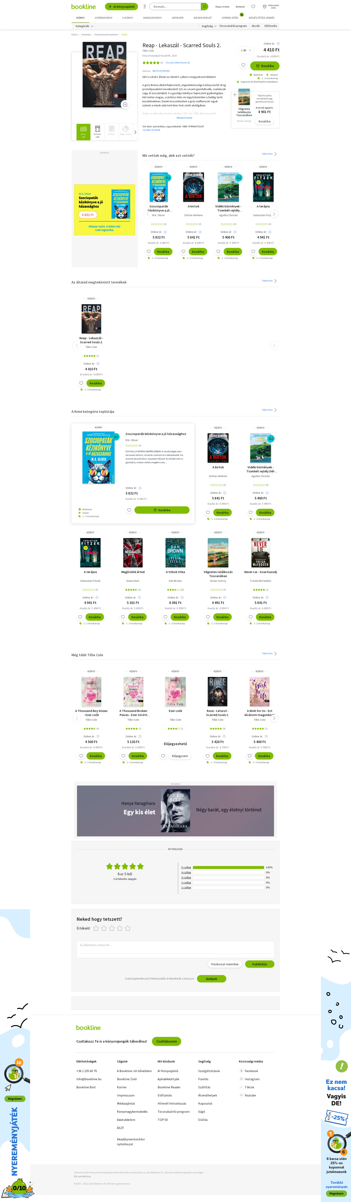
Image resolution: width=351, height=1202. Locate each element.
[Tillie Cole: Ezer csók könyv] (175, 691)
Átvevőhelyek (207, 1095)
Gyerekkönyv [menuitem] (103, 18)
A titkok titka (175, 572)
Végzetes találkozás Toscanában (218, 574)
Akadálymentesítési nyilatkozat (131, 1141)
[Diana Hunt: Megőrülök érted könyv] (133, 552)
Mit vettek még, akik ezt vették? (168, 155)
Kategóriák (82, 26)
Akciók (256, 26)
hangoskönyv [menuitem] (152, 18)
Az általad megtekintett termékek (99, 282)
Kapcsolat (205, 1103)
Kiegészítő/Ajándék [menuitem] (262, 18)
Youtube (250, 1095)
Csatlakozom (166, 1041)
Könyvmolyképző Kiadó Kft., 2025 (159, 55)
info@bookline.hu (88, 1079)
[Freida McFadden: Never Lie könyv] (260, 552)
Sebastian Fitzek (263, 215)
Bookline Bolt (86, 1087)
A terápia (263, 206)
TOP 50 (163, 1120)
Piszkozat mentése (224, 964)
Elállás (203, 1120)
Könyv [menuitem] (80, 18)
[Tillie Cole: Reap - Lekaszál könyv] (104, 75)
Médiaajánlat (126, 1103)
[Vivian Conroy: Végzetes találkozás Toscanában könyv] (218, 552)
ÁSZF (120, 1128)
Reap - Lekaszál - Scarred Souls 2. (91, 340)
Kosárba (267, 65)
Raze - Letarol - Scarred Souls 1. (217, 713)
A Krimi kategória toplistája (93, 411)
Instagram (252, 1079)
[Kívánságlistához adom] (243, 65)
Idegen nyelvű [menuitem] (203, 18)
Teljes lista (267, 153)
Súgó (201, 1111)
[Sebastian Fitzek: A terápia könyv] (263, 187)
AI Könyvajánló (124, 6)
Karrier (122, 1087)
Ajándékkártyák (168, 1079)
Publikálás (259, 964)
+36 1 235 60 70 (86, 1071)
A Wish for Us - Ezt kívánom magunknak (260, 713)
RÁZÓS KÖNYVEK (161, 70)
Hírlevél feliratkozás (172, 1103)
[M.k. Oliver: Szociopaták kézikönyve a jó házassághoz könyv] (159, 187)
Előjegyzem (180, 756)
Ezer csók (175, 711)
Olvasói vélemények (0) (178, 62)
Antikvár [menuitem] (177, 18)
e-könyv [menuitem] (127, 18)
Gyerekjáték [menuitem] (232, 16)
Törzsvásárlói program (233, 26)
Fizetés (203, 1079)
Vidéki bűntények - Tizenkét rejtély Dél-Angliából (228, 208)
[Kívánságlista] (253, 6)
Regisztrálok (222, 6)
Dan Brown (175, 581)
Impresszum (125, 1095)
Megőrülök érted (133, 572)
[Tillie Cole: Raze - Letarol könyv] (217, 691)
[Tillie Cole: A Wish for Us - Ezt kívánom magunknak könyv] (259, 691)
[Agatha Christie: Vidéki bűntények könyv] (228, 187)
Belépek (240, 6)
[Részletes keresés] (144, 6)
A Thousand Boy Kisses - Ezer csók (91, 713)
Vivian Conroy (218, 581)
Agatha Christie (228, 215)
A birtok (193, 206)
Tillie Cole (91, 347)
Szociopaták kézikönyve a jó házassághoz (159, 208)
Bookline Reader (169, 1087)
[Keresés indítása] (204, 6)
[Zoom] (125, 104)
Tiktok (249, 1087)
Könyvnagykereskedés (132, 1111)
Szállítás (204, 1087)
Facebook (251, 1071)
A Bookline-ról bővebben (134, 1071)
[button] (135, 132)
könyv (158, 167)
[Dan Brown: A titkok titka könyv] (175, 552)
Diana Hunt (133, 581)
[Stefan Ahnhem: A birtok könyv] (193, 187)
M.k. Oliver (158, 215)
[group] (83, 132)
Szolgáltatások (209, 1071)
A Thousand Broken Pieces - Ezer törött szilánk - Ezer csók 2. (133, 713)
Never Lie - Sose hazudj (260, 572)
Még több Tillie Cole (87, 655)
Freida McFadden (260, 581)
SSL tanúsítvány (82, 1176)
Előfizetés (271, 26)
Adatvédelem (126, 1120)
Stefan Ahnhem (193, 215)
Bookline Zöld (126, 1079)
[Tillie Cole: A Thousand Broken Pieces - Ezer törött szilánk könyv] (133, 691)
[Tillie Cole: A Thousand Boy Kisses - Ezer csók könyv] (91, 691)
